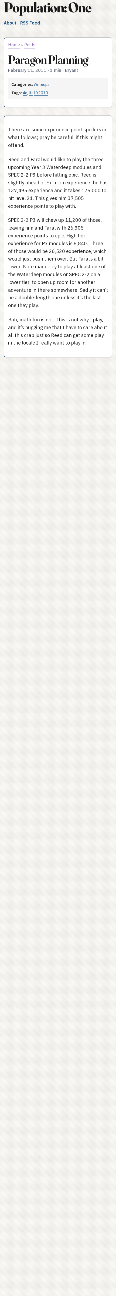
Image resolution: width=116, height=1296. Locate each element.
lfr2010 (41, 92)
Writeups (41, 84)
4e (25, 92)
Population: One (47, 7)
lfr (31, 92)
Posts (29, 44)
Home (14, 44)
